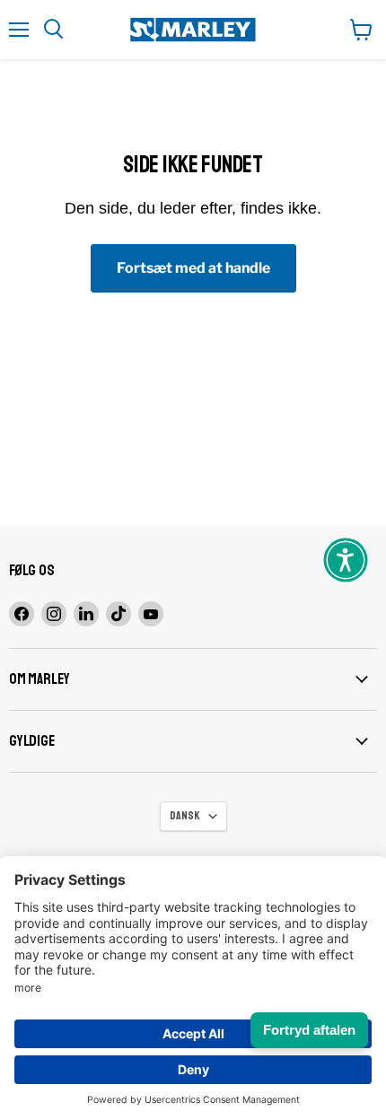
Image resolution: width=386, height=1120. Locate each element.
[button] (345, 560)
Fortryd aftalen (309, 1029)
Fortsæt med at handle (193, 267)
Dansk (185, 816)
